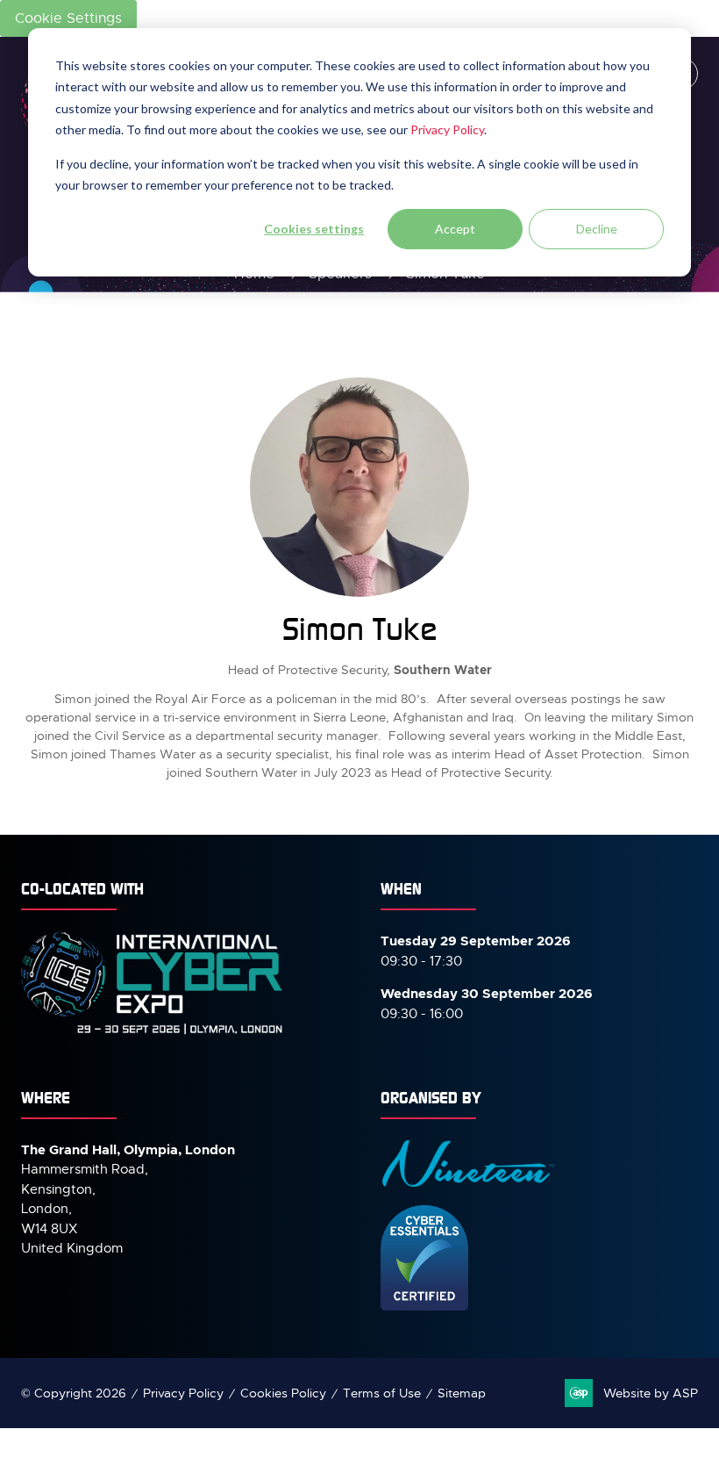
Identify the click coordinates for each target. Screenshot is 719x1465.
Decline (596, 228)
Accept (455, 228)
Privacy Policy (447, 129)
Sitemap (462, 1393)
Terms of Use (382, 1393)
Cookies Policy (283, 1393)
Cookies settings (314, 228)
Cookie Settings (68, 18)
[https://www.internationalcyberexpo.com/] (152, 1033)
